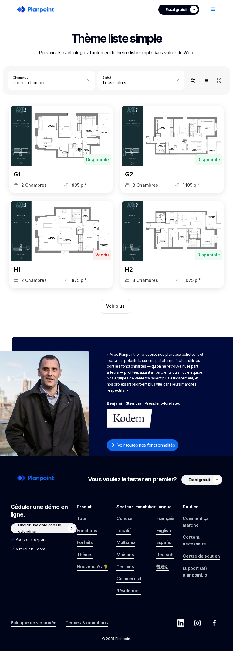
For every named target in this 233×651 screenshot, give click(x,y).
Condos (124, 518)
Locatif (123, 530)
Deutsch (165, 554)
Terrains (125, 566)
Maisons (125, 554)
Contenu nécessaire (194, 540)
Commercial (128, 578)
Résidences (128, 590)
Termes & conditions (87, 622)
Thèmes (85, 554)
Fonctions (87, 530)
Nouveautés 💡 (92, 566)
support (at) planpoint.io (195, 571)
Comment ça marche (196, 522)
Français (165, 518)
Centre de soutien (201, 556)
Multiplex (125, 542)
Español (164, 542)
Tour (81, 518)
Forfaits (85, 542)
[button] (213, 9)
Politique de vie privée (33, 622)
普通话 (162, 566)
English (163, 530)
